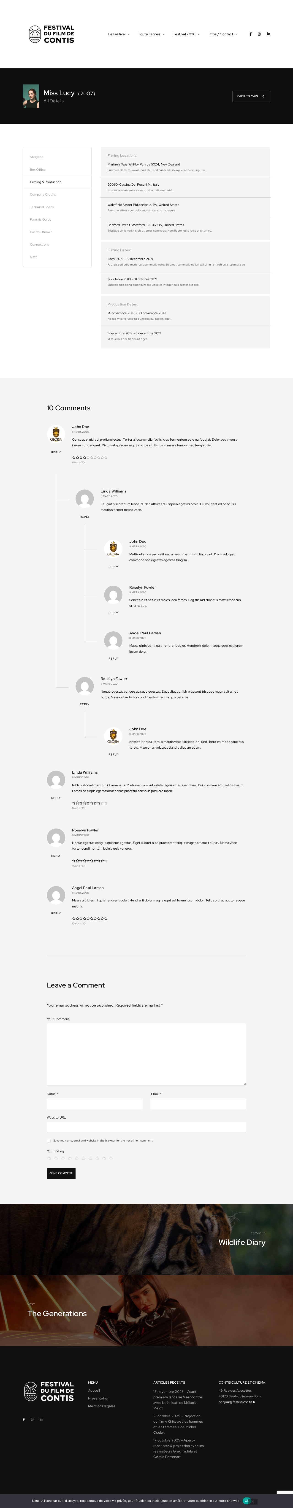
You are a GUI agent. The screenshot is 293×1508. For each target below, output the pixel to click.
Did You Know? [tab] (41, 232)
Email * (156, 1094)
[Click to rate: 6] (83, 1157)
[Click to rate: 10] (111, 1157)
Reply (56, 452)
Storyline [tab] (36, 157)
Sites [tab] (33, 257)
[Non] (253, 1502)
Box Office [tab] (38, 170)
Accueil (94, 1390)
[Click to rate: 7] (90, 1157)
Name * (52, 1094)
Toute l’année (150, 34)
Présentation (98, 1398)
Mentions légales (102, 1406)
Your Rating (55, 1151)
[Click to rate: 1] (49, 1157)
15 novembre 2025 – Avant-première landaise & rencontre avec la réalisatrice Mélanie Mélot (177, 1399)
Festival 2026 (184, 34)
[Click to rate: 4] (69, 1157)
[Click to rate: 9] (104, 1157)
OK (247, 1500)
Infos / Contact (221, 34)
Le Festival (117, 34)
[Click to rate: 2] (56, 1157)
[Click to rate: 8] (97, 1157)
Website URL (56, 1117)
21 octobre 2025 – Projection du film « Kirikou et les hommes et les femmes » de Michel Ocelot (178, 1424)
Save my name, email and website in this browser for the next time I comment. (103, 1140)
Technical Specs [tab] (42, 207)
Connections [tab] (39, 244)
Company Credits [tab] (43, 194)
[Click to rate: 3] (63, 1157)
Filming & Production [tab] (45, 182)
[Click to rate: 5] (76, 1157)
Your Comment (58, 1019)
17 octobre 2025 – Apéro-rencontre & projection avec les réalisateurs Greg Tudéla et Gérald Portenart (178, 1448)
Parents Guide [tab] (41, 219)
